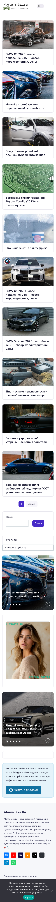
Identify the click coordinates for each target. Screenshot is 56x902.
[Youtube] (13, 855)
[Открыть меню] (52, 6)
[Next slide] (48, 604)
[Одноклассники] (27, 855)
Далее (31, 504)
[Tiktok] (34, 855)
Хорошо (29, 897)
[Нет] (52, 890)
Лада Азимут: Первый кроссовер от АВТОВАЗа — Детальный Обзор (25, 729)
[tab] (7, 604)
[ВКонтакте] (6, 855)
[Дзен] (41, 855)
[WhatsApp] (13, 862)
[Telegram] (6, 862)
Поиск (9, 516)
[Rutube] (20, 855)
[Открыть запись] (28, 43)
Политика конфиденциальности (20, 876)
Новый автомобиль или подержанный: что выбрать (25, 594)
